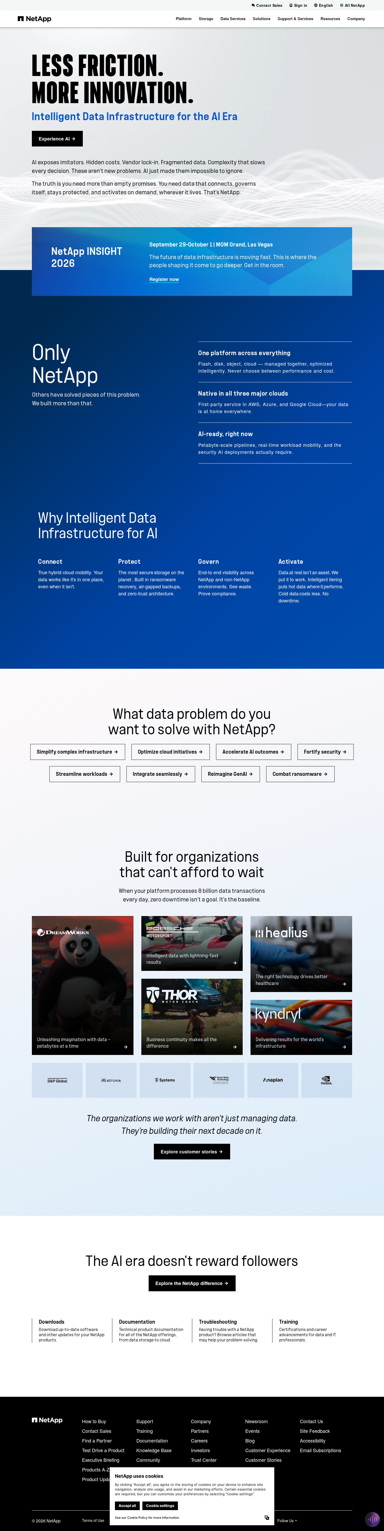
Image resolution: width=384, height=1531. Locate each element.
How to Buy (94, 1421)
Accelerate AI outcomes (250, 752)
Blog (250, 1440)
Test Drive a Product (103, 1450)
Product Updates (99, 1479)
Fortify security (322, 752)
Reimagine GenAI (227, 774)
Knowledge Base (154, 1450)
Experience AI (54, 138)
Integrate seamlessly (157, 774)
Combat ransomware (297, 774)
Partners (200, 1430)
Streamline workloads (81, 774)
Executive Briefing (100, 1459)
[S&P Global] (57, 1080)
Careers (199, 1440)
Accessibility (312, 1440)
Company (201, 1421)
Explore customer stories (189, 1151)
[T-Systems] (165, 1080)
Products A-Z (95, 1469)
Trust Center (204, 1459)
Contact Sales (96, 1430)
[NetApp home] (34, 18)
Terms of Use (93, 1520)
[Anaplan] (272, 1080)
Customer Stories (263, 1459)
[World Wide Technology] (219, 1080)
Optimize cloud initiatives (167, 752)
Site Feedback (315, 1430)
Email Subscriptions (320, 1450)
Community (148, 1459)
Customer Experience (267, 1450)
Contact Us (311, 1421)
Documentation (152, 1440)
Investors (200, 1450)
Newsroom (256, 1421)
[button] (183, 18)
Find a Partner (97, 1440)
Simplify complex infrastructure (74, 752)
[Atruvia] (111, 1080)
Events (252, 1430)
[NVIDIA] (326, 1080)
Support (144, 1421)
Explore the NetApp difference (189, 1283)
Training (144, 1430)
